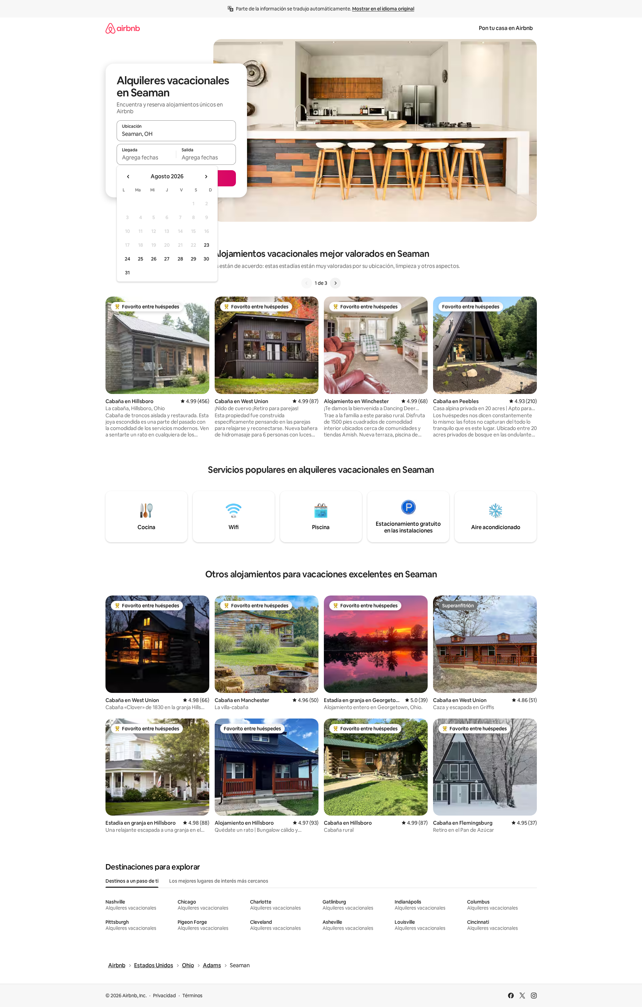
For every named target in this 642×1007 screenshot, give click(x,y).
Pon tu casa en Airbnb (506, 28)
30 (206, 259)
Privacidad (164, 996)
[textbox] (146, 157)
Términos (192, 996)
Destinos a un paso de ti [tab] (131, 881)
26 (153, 259)
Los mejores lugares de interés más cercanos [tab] (218, 881)
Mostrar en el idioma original (383, 9)
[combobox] (176, 134)
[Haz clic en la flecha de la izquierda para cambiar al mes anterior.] (128, 177)
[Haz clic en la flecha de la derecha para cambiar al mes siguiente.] (206, 177)
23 (206, 245)
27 (167, 259)
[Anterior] (306, 283)
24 (127, 259)
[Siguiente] (335, 283)
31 (127, 273)
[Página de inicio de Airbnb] (122, 28)
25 (140, 259)
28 (180, 259)
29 (193, 259)
